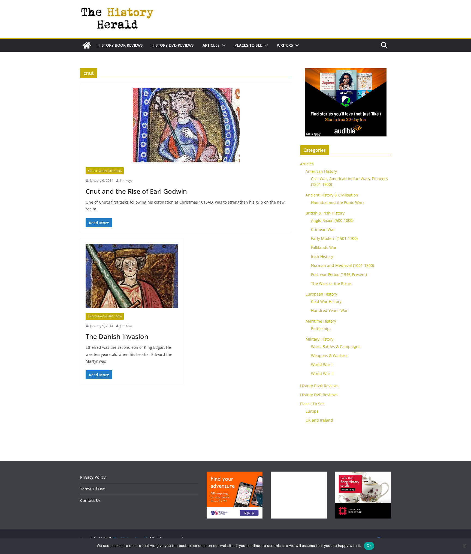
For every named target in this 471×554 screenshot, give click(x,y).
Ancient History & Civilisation (332, 195)
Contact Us (90, 500)
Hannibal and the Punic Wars (337, 202)
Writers (285, 45)
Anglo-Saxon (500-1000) (105, 171)
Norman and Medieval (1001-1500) (342, 265)
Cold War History (326, 301)
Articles (211, 45)
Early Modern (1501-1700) (334, 238)
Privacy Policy (93, 477)
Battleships (321, 328)
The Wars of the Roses (331, 283)
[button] (223, 45)
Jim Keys (126, 180)
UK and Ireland (319, 420)
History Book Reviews (120, 45)
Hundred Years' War (329, 310)
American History (321, 171)
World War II (322, 373)
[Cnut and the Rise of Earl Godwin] (186, 127)
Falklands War (324, 247)
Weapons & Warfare (329, 355)
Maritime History (321, 321)
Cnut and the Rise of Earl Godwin (136, 191)
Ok (369, 545)
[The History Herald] (86, 45)
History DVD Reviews (173, 45)
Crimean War (323, 229)
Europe (312, 411)
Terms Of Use (92, 489)
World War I (322, 364)
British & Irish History (325, 213)
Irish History (322, 256)
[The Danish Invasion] (132, 278)
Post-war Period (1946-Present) (339, 274)
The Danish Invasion (117, 336)
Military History (319, 339)
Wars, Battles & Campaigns (335, 346)
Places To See (248, 45)
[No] (464, 546)
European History (321, 294)
